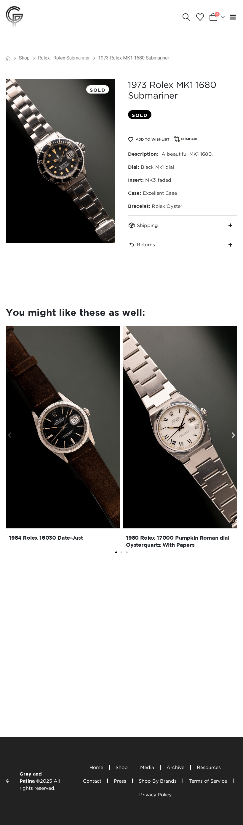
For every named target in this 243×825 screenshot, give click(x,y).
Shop (122, 767)
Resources (209, 767)
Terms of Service (208, 781)
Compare (189, 139)
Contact (92, 781)
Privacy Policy (155, 794)
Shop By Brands (158, 781)
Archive (175, 767)
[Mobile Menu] (233, 17)
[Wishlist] (199, 17)
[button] (186, 17)
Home (96, 767)
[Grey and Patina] (14, 16)
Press (120, 781)
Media (147, 767)
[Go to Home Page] (8, 58)
